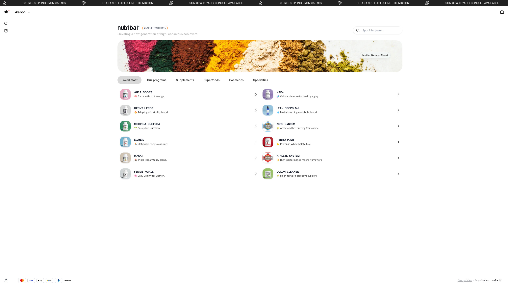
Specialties (260, 80)
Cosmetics (236, 80)
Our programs (156, 80)
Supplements (185, 80)
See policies (465, 280)
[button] (502, 11)
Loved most (129, 80)
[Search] (6, 23)
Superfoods (212, 80)
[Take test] (6, 30)
